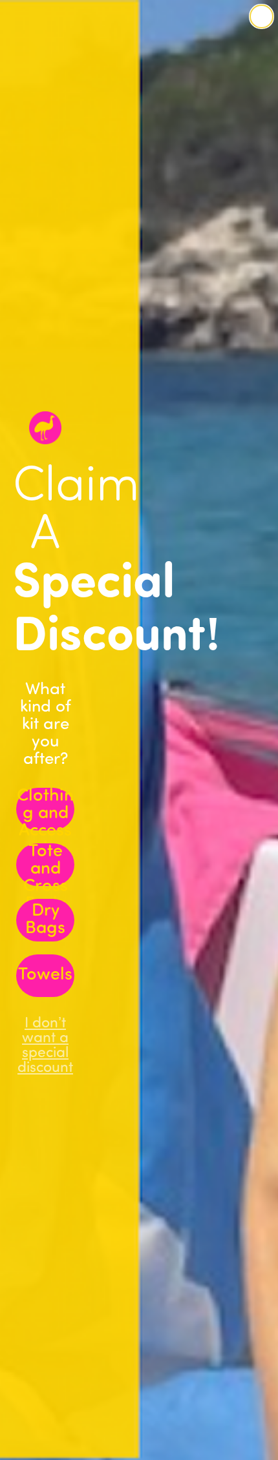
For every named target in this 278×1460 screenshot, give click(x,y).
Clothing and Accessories (45, 809)
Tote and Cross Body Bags (45, 864)
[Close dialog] (261, 16)
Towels (45, 975)
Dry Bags (45, 920)
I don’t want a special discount (45, 1032)
